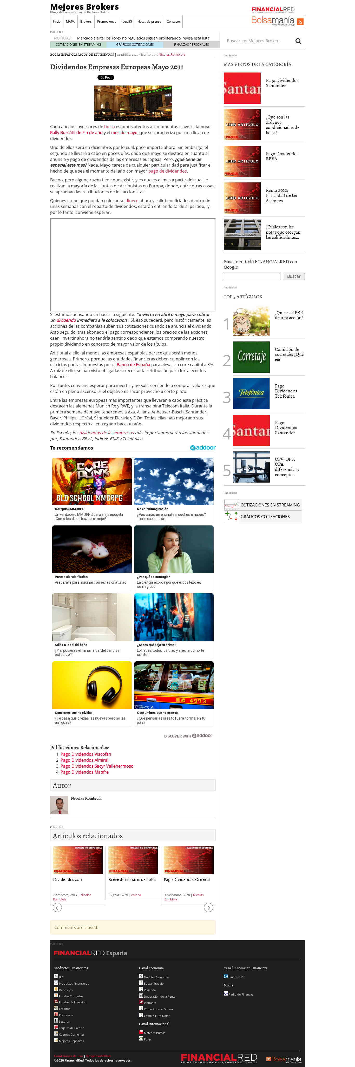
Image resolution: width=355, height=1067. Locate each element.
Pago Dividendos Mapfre (85, 772)
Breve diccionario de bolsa (132, 879)
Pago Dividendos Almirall (85, 760)
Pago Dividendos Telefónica (286, 391)
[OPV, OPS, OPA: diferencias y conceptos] (251, 467)
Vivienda (149, 990)
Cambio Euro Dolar (156, 1016)
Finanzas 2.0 (236, 977)
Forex (147, 1039)
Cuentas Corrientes (71, 1034)
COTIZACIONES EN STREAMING (78, 44)
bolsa (109, 126)
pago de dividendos (167, 171)
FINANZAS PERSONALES (191, 44)
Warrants (149, 1003)
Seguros (64, 1021)
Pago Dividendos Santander (282, 83)
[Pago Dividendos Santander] (242, 88)
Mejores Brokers (84, 6)
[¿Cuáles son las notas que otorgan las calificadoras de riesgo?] (242, 234)
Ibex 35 (127, 21)
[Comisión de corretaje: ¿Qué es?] (251, 356)
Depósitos (65, 990)
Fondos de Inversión (72, 1002)
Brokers (86, 21)
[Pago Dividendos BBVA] (242, 161)
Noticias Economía (156, 977)
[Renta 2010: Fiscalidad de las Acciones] (242, 198)
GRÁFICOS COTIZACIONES (135, 44)
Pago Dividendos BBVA (282, 156)
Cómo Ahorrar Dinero (158, 1009)
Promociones (106, 21)
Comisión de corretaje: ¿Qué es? (289, 354)
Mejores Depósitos (71, 1041)
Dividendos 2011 (67, 879)
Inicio (57, 21)
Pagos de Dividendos (95, 54)
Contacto (173, 21)
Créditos (64, 1009)
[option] (78, 875)
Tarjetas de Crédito (71, 1028)
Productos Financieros (73, 983)
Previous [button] (57, 910)
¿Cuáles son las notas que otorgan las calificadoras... (283, 232)
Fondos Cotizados (70, 996)
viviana (136, 895)
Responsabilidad (98, 1056)
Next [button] (209, 910)
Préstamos (65, 1015)
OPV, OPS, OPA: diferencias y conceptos (287, 467)
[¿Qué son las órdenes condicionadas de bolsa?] (242, 124)
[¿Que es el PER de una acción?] (251, 320)
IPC (60, 977)
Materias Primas (154, 1033)
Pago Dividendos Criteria (187, 879)
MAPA (70, 21)
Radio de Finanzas (240, 994)
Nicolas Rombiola (172, 54)
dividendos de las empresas (106, 433)
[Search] (298, 40)
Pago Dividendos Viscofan (86, 754)
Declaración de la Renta (159, 996)
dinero (132, 200)
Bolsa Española (63, 54)
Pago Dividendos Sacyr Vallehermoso (97, 766)
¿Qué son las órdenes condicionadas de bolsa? (282, 124)
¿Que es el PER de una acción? (289, 315)
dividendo (66, 320)
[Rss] (300, 22)
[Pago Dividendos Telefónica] (251, 393)
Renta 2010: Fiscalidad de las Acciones (281, 195)
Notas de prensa (149, 21)
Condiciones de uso (68, 1056)
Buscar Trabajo (153, 983)
